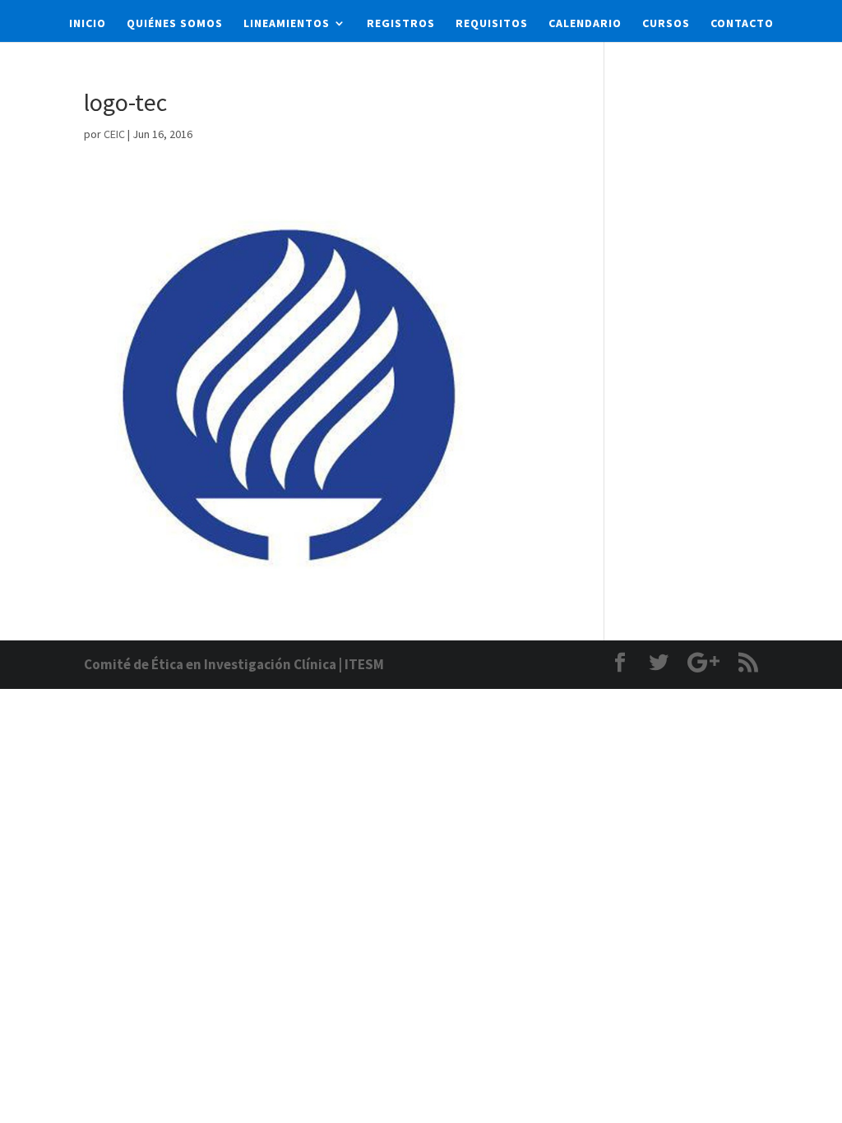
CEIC (114, 134)
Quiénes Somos (175, 23)
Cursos (666, 23)
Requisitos (492, 23)
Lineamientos (286, 23)
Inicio (87, 23)
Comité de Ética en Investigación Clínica (210, 664)
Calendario (585, 23)
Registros (401, 23)
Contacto (742, 23)
